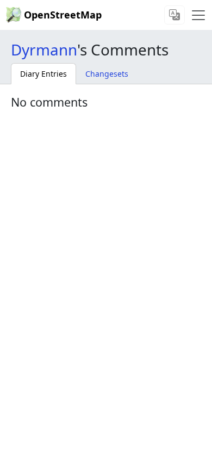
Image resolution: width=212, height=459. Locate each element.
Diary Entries (43, 74)
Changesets (106, 74)
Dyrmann (44, 49)
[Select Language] (174, 14)
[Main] (198, 15)
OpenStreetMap (63, 14)
